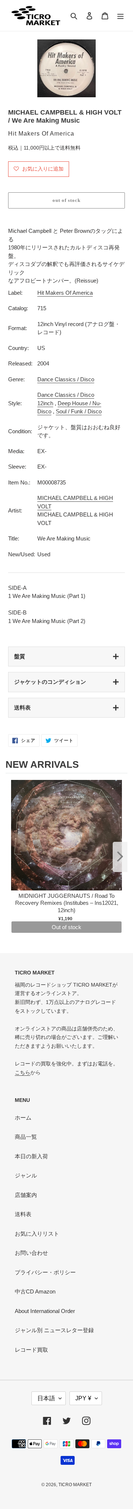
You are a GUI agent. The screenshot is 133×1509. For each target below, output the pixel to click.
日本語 (46, 1398)
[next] (120, 857)
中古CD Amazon (35, 1291)
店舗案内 (26, 1195)
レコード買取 (31, 1350)
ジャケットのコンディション (50, 682)
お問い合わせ (31, 1253)
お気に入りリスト (37, 1233)
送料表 (22, 707)
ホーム (23, 1117)
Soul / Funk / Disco (79, 411)
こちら (22, 1072)
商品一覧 (26, 1137)
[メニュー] (120, 16)
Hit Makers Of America (65, 293)
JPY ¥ (83, 1398)
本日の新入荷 (31, 1156)
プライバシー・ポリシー (45, 1272)
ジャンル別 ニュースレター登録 (54, 1330)
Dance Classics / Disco (65, 379)
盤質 (19, 656)
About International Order (45, 1311)
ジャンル (26, 1175)
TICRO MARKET (75, 1484)
